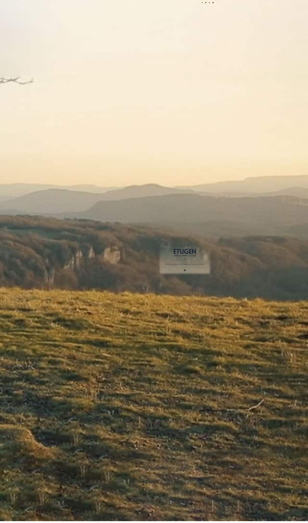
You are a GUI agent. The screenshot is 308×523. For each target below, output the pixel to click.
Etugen (147, 3)
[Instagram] (209, 3)
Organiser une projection (187, 3)
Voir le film (169, 3)
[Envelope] (213, 3)
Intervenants (157, 3)
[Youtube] (206, 3)
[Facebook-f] (202, 3)
